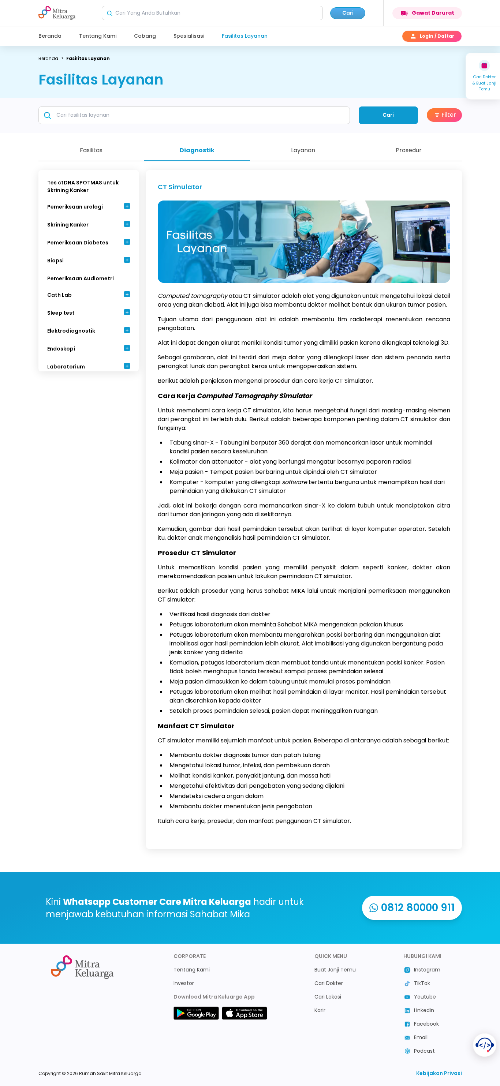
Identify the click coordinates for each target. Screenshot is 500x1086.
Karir (319, 1010)
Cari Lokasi (327, 996)
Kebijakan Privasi (439, 1073)
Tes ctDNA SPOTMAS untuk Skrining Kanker (83, 186)
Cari (348, 12)
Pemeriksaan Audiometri (80, 278)
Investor (183, 983)
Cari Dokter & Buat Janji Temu (484, 83)
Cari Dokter (328, 983)
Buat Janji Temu (335, 969)
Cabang (145, 36)
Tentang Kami (97, 36)
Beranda (49, 36)
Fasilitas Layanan (245, 36)
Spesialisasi (188, 36)
